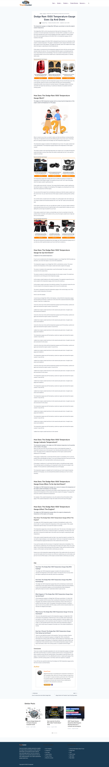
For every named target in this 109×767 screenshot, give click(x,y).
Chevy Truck (72, 754)
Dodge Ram (72, 750)
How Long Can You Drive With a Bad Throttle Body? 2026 (54, 723)
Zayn (28, 726)
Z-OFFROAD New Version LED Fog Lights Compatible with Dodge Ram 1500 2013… (40, 235)
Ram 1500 (71, 756)
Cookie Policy (48, 754)
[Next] (83, 719)
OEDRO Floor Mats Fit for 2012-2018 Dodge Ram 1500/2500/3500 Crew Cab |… (54, 75)
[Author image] (40, 23)
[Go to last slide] (26, 719)
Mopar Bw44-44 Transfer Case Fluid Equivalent (66, 694)
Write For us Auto (49, 758)
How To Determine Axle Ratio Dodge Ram (41, 694)
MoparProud (45, 22)
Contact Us (47, 750)
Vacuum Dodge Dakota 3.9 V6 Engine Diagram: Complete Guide (33, 723)
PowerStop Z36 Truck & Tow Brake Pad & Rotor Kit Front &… (68, 75)
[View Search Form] (89, 3)
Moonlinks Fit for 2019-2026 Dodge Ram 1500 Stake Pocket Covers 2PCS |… (68, 235)
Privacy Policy (48, 756)
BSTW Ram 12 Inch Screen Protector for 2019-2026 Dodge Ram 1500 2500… (41, 173)
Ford (70, 752)
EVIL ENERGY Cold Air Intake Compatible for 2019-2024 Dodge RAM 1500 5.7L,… (54, 235)
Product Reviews (74, 3)
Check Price (41, 78)
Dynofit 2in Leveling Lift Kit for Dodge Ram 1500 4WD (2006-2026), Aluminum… (54, 173)
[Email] (52, 685)
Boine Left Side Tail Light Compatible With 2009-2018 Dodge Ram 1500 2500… (40, 75)
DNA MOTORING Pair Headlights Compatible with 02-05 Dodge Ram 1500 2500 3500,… (68, 173)
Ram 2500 (71, 758)
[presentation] (34, 712)
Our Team (47, 752)
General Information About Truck (76, 748)
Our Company (48, 748)
